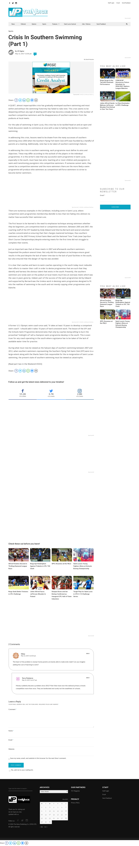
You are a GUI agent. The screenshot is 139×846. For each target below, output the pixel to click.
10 (50, 811)
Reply (88, 653)
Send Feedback (126, 3)
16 (46, 814)
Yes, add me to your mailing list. (22, 770)
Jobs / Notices (86, 24)
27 (62, 818)
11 (54, 811)
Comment (12, 709)
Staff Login (111, 3)
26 (58, 818)
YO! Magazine (75, 791)
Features (54, 24)
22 (42, 818)
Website (11, 749)
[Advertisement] (94, 12)
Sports (44, 24)
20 (62, 814)
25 (54, 818)
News (13, 24)
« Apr (41, 827)
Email (118, 3)
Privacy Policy (75, 803)
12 (58, 811)
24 (50, 818)
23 (46, 818)
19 (58, 814)
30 (46, 822)
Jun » (46, 827)
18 (54, 814)
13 (62, 811)
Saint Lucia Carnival (70, 24)
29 (42, 822)
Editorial (23, 24)
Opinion (34, 24)
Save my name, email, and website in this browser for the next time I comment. (38, 758)
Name (11, 731)
